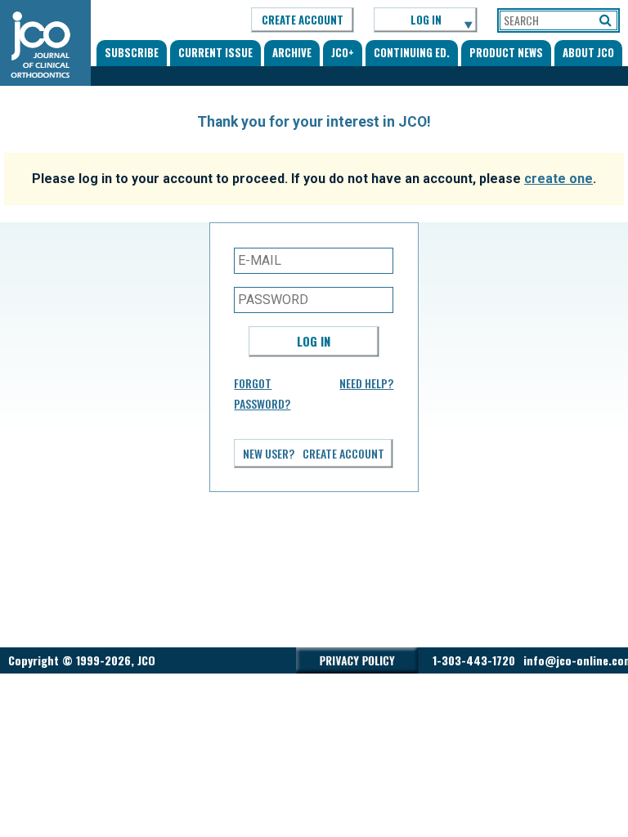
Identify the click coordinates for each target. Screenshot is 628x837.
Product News (506, 52)
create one (558, 178)
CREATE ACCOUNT (302, 19)
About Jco (588, 52)
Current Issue (215, 52)
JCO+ (342, 52)
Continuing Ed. (412, 52)
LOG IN (426, 19)
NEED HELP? (366, 383)
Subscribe (132, 52)
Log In (313, 341)
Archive (292, 52)
